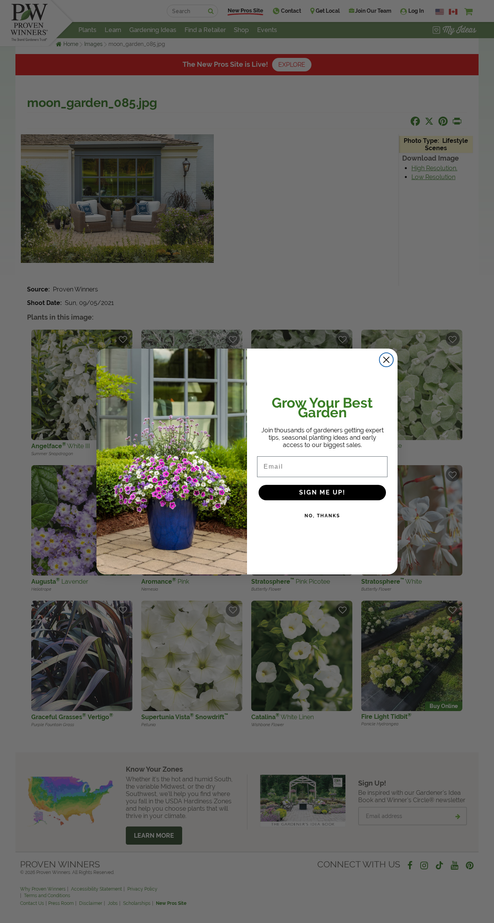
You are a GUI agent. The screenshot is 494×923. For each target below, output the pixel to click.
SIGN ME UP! (322, 492)
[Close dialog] (386, 359)
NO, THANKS (322, 515)
